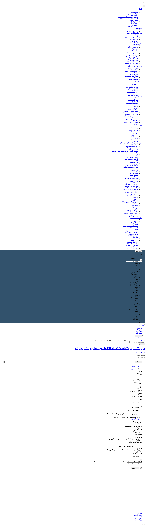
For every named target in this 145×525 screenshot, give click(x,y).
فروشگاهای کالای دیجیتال (134, 33)
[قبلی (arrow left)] (144, 524)
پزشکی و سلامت (133, 222)
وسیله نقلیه (138, 28)
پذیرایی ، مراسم (133, 128)
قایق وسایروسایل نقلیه (132, 31)
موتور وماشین (134, 127)
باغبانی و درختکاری (133, 139)
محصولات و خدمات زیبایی (131, 232)
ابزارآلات (136, 98)
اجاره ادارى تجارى (133, 15)
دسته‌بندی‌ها (138, 336)
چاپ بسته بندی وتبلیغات (131, 186)
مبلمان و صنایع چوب (132, 52)
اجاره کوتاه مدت (133, 23)
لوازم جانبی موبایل (133, 149)
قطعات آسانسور (130, 183)
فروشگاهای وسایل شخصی (134, 66)
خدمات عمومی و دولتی (131, 230)
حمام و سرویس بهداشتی (131, 63)
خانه (144, 340)
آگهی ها (140, 513)
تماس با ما (139, 333)
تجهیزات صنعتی (134, 181)
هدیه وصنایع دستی (133, 216)
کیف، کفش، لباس (133, 68)
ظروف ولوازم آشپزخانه (131, 159)
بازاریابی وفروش (133, 117)
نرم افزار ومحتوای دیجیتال (131, 213)
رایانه (136, 36)
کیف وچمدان (134, 200)
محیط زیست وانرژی (132, 210)
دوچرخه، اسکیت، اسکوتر (131, 87)
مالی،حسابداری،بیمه (132, 132)
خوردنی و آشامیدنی (133, 49)
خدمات (140, 125)
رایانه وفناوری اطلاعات (131, 114)
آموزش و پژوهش (133, 234)
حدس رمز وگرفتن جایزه (131, 248)
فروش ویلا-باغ (134, 20)
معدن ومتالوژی (134, 211)
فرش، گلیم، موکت (133, 55)
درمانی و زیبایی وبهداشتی (131, 122)
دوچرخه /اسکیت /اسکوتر (131, 152)
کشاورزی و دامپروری (132, 245)
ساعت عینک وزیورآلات (132, 147)
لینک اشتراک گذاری (137, 446)
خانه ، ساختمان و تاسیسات (130, 226)
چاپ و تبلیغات (134, 240)
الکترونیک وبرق (134, 155)
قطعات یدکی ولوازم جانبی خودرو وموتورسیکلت (125, 151)
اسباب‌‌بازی (135, 93)
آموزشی (136, 106)
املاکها (136, 219)
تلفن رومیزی (134, 41)
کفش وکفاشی (134, 199)
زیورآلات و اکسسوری (132, 69)
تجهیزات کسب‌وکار (133, 101)
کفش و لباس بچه (133, 74)
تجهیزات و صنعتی (137, 96)
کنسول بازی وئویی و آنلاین (131, 37)
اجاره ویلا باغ (134, 21)
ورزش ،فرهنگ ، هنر (132, 242)
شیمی (136, 191)
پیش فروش (135, 25)
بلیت (137, 82)
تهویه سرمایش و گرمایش (131, 184)
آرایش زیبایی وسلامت (132, 146)
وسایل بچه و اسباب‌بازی (131, 76)
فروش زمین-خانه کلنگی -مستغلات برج (127, 17)
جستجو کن (141, 344)
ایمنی (136, 168)
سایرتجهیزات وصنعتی (132, 103)
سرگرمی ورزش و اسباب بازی (129, 189)
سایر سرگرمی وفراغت (131, 95)
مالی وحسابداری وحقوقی (131, 116)
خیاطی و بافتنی (134, 50)
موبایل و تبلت (134, 144)
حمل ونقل (135, 120)
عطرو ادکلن (135, 72)
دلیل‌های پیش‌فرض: (137, 461)
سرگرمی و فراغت (136, 80)
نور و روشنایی (134, 53)
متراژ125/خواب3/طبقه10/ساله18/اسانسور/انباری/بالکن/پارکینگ (110, 348)
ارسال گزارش (135, 468)
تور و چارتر (135, 84)
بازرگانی (136, 221)
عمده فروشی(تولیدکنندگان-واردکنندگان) (130, 143)
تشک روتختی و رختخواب (131, 178)
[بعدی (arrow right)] (142, 524)
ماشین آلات (135, 205)
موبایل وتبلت (134, 34)
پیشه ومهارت (134, 135)
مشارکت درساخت (133, 26)
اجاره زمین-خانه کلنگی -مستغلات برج (128, 18)
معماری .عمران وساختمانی (130, 111)
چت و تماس (139, 361)
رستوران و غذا (134, 227)
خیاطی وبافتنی (134, 175)
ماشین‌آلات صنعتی (133, 100)
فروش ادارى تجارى (132, 13)
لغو (141, 468)
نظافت (136, 138)
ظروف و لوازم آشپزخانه (131, 47)
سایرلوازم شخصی (133, 79)
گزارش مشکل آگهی (136, 419)
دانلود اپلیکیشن (138, 329)
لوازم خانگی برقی (133, 45)
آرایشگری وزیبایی (133, 136)
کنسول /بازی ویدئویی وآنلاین (130, 167)
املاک (140, 9)
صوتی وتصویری (134, 162)
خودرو (136, 29)
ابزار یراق (135, 154)
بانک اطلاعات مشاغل (136, 218)
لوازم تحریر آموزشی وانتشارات (129, 202)
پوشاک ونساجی (134, 173)
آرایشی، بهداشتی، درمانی (131, 71)
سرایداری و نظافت (133, 109)
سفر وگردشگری (133, 238)
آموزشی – (135, 141)
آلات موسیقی (134, 90)
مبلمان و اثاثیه (134, 206)
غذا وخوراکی (134, 194)
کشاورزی (135, 197)
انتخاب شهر (138, 251)
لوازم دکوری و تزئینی (132, 58)
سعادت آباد (139, 352)
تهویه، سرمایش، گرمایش (131, 60)
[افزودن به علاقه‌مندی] (4, 362)
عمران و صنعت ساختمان (131, 192)
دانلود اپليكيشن (138, 515)
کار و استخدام (138, 104)
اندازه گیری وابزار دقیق (131, 157)
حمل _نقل (135, 237)
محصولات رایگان (137, 246)
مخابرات (136, 208)
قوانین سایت (138, 331)
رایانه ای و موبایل (133, 130)
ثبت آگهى (139, 337)
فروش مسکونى (133, 10)
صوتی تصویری (134, 39)
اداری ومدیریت (134, 108)
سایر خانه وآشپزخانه (132, 64)
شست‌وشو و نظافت (132, 61)
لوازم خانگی (135, 203)
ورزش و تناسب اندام (132, 92)
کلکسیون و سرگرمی (132, 88)
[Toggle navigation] (139, 325)
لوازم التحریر (134, 77)
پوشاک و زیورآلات (133, 224)
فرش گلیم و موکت (133, 176)
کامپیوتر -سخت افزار (132, 195)
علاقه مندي (138, 518)
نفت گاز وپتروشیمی (132, 214)
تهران (143, 352)
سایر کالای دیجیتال (133, 42)
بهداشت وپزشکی (133, 171)
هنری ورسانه (134, 124)
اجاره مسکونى (134, 12)
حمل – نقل (135, 133)
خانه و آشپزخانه (137, 44)
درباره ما (139, 328)
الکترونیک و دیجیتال (133, 235)
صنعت (136, 229)
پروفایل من (138, 520)
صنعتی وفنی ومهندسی (132, 119)
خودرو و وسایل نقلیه (132, 243)
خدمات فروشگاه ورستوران (130, 112)
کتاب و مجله (134, 85)
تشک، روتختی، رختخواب (131, 57)
